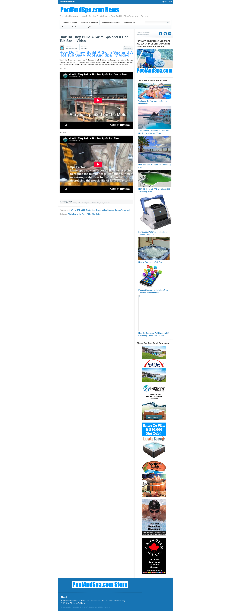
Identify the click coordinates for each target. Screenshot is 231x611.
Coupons (65, 27)
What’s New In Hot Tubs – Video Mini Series (84, 214)
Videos (70, 201)
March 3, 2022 (85, 48)
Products (75, 27)
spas (101, 203)
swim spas (107, 203)
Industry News (88, 27)
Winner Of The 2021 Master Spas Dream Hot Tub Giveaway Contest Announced (100, 210)
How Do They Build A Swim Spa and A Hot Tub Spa (84, 203)
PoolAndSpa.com (71, 48)
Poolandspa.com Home (67, 1)
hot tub (66, 203)
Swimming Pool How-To (110, 22)
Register (164, 1)
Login (170, 1)
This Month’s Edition (69, 22)
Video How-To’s (129, 22)
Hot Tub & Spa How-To (89, 22)
